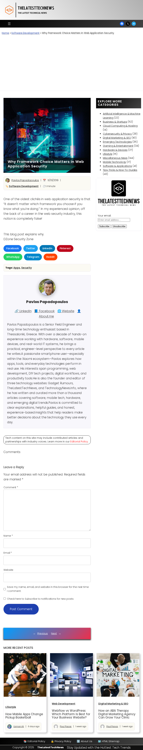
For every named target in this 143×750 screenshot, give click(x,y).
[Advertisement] (71, 64)
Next (54, 633)
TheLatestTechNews (50, 747)
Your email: (104, 215)
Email (7, 553)
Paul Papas (66, 726)
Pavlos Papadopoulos (25, 180)
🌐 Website (65, 311)
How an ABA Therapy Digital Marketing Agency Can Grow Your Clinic (117, 714)
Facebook (12, 248)
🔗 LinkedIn (23, 311)
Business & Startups (115, 121)
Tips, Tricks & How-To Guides (120, 170)
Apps (16, 267)
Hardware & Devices (115, 150)
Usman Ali (18, 726)
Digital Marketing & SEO (117, 138)
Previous (42, 633)
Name (8, 536)
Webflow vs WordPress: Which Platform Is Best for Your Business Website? (71, 714)
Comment (10, 487)
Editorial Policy (79, 441)
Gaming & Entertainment (118, 146)
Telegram (33, 257)
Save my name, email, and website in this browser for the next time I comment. (48, 589)
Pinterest (65, 248)
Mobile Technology (114, 162)
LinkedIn (47, 248)
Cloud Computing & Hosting (120, 125)
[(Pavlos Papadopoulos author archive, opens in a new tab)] (47, 294)
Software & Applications (117, 166)
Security (26, 267)
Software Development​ (25, 33)
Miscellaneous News (115, 158)
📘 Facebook (44, 311)
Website (8, 570)
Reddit (50, 257)
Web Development (63, 703)
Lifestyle (107, 154)
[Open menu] (9, 24)
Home (5, 33)
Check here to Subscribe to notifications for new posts (40, 599)
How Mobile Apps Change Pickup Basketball (24, 716)
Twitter (30, 248)
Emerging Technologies (117, 142)
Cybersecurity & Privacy (117, 134)
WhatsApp (13, 257)
